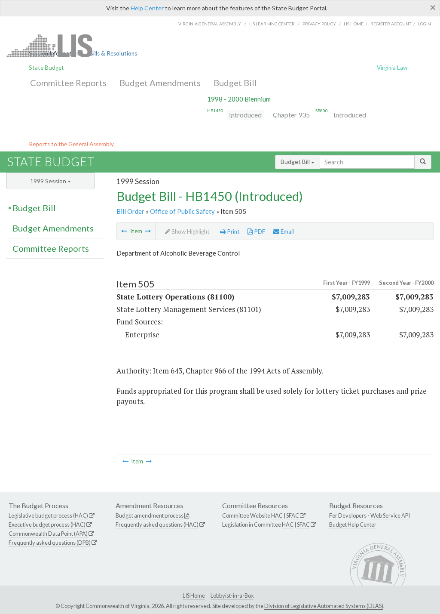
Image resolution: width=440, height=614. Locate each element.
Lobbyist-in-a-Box (232, 595)
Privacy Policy (319, 23)
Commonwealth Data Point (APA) (48, 533)
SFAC (292, 515)
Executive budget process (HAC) (47, 524)
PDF (259, 231)
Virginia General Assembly (209, 23)
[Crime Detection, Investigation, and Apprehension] (124, 231)
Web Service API (390, 515)
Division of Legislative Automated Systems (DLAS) (323, 605)
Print (233, 231)
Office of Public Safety (182, 211)
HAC (277, 515)
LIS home (354, 23)
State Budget (46, 67)
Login (424, 23)
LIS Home (194, 595)
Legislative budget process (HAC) (48, 515)
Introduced (245, 115)
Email (286, 231)
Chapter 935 (291, 115)
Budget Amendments (160, 82)
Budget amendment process (149, 515)
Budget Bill (235, 82)
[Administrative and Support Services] (148, 231)
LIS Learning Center (272, 23)
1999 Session (48, 181)
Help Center (147, 8)
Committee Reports (68, 82)
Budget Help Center (352, 524)
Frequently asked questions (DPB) (50, 542)
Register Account (390, 23)
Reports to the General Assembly (71, 144)
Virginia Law (392, 67)
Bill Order (130, 211)
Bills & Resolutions (113, 53)
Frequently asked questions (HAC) (157, 524)
